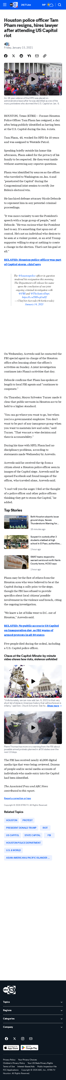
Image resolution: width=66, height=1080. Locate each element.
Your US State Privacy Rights (40, 1063)
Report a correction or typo (17, 798)
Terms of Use (9, 1067)
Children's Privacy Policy (14, 1063)
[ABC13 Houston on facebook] (6, 1038)
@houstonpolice (27, 275)
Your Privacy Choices (27, 1060)
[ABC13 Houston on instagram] (22, 1038)
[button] (4, 4)
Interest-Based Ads (26, 1067)
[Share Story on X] (13, 56)
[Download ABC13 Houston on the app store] (11, 1047)
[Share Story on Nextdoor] (29, 56)
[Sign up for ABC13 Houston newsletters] (30, 1038)
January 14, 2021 (34, 304)
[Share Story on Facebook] (6, 56)
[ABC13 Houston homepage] (14, 4)
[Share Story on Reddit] (21, 56)
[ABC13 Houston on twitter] (14, 1038)
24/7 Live (26, 4)
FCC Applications (11, 1070)
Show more (53, 706)
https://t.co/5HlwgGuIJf (34, 297)
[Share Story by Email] (37, 56)
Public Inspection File (47, 1067)
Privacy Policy (9, 1060)
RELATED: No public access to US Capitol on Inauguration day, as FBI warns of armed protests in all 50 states (31, 630)
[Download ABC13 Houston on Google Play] (29, 1047)
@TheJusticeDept (40, 293)
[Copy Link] (45, 56)
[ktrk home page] (9, 990)
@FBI (22, 293)
